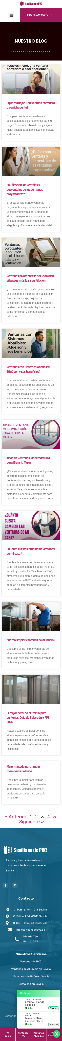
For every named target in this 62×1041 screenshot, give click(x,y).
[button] (11, 15)
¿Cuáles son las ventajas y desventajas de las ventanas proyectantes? (25, 189)
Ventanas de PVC (31, 961)
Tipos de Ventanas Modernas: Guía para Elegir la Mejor (28, 460)
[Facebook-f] (5, 885)
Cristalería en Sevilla (31, 983)
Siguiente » (31, 821)
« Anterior (15, 816)
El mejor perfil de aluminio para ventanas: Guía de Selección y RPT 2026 (28, 717)
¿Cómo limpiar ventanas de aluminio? (31, 640)
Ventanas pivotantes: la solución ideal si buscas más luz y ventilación (30, 278)
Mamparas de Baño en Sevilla (31, 976)
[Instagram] (15, 885)
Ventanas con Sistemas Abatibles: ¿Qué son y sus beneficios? (28, 369)
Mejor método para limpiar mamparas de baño (24, 768)
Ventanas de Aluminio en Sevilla (31, 969)
